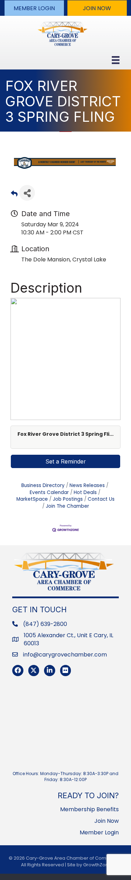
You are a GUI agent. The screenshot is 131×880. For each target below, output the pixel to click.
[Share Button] (27, 193)
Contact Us (101, 499)
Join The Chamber (67, 506)
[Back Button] (14, 195)
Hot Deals (85, 492)
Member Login (99, 832)
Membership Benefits (89, 809)
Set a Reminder (65, 461)
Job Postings (68, 499)
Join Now (106, 821)
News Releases (87, 485)
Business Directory (43, 485)
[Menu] (115, 60)
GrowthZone (97, 864)
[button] (34, 8)
